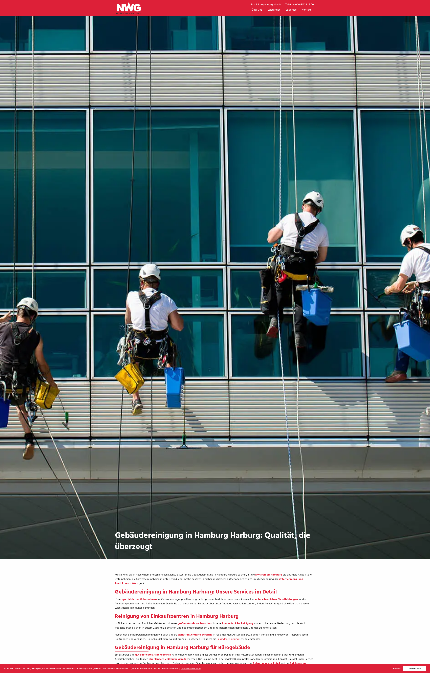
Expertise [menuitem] (291, 10)
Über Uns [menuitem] (257, 10)
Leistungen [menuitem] (274, 10)
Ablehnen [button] (396, 668)
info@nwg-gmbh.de (269, 5)
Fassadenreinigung (228, 639)
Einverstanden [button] (415, 668)
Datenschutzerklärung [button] (191, 668)
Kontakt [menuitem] (306, 10)
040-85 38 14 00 (304, 5)
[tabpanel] (215, 279)
